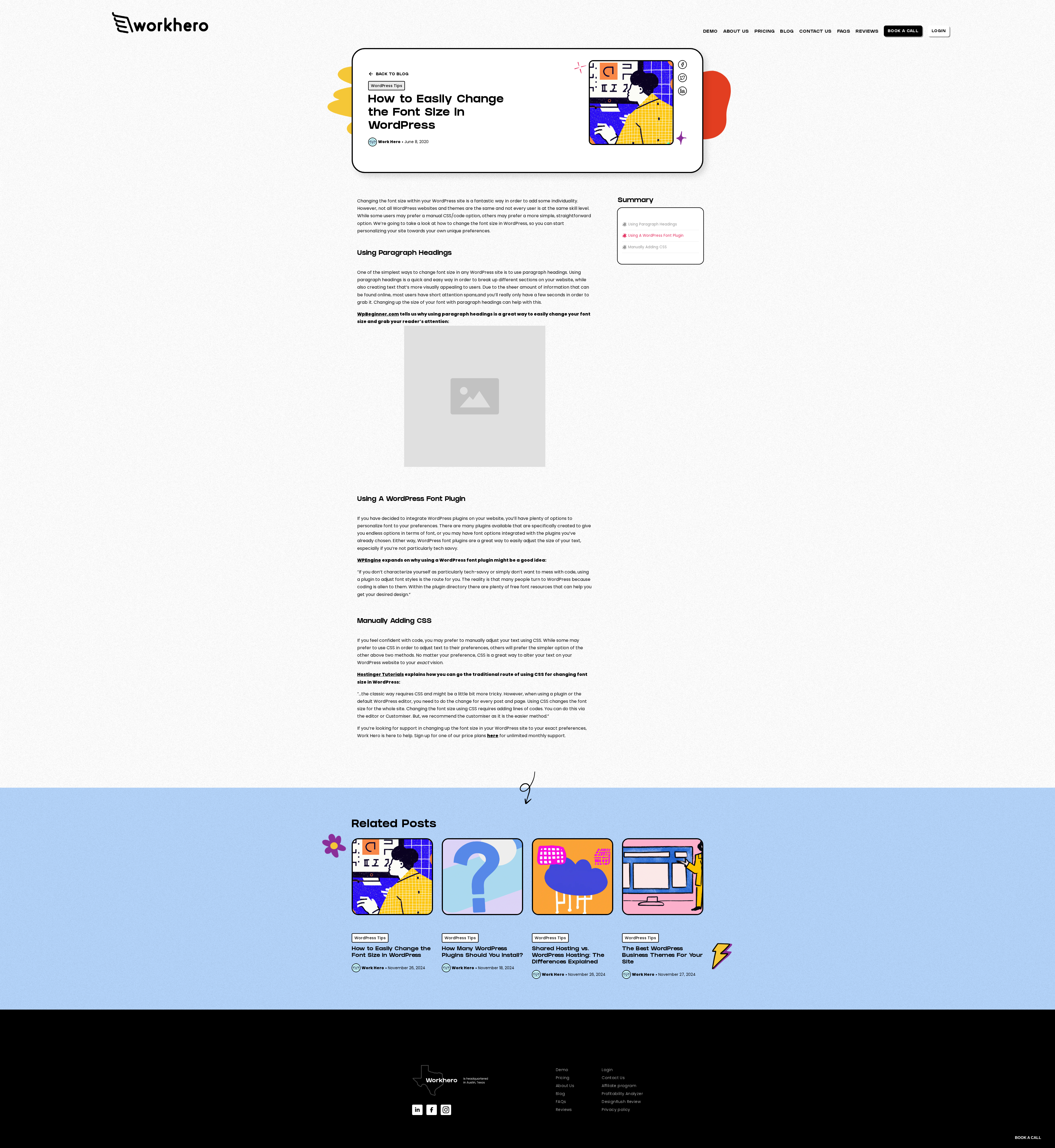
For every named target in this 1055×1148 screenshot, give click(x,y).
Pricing (563, 1077)
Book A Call (903, 31)
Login (939, 31)
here (492, 735)
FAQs (561, 1101)
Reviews (564, 1109)
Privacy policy (616, 1109)
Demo (562, 1069)
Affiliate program (619, 1085)
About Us (565, 1085)
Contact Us (613, 1077)
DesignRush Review (621, 1101)
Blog (560, 1093)
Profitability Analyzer (622, 1093)
